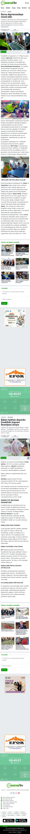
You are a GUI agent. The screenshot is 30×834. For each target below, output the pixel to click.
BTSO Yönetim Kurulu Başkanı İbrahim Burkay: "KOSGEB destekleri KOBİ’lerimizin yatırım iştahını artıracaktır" (22, 632)
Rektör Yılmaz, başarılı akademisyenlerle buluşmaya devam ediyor (7, 254)
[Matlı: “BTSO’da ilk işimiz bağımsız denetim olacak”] (7, 611)
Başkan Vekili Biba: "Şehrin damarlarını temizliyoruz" (6, 281)
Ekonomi (24, 8)
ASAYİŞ (4, 813)
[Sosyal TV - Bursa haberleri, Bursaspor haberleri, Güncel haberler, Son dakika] (9, 3)
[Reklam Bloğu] (15, 376)
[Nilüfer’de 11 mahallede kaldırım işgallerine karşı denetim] (22, 261)
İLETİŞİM (16, 812)
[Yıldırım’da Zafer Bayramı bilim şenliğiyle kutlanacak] (22, 275)
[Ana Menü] (28, 3)
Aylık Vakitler (5, 412)
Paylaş (4, 51)
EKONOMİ (10, 417)
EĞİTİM (4, 816)
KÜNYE (10, 812)
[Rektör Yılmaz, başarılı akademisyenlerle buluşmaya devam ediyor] (7, 248)
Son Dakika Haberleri (8, 806)
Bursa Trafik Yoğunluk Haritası (10, 802)
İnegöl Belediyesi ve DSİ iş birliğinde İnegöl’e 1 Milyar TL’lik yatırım (7, 268)
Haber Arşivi (6, 808)
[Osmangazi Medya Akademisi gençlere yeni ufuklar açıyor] (22, 248)
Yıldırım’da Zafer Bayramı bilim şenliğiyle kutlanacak (22, 281)
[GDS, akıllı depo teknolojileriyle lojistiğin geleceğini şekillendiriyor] (22, 611)
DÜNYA (10, 813)
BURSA (9, 11)
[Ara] (26, 3)
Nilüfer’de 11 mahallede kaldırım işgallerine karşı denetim (22, 268)
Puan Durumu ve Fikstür (8, 803)
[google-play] (21, 820)
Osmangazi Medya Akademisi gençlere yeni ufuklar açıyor (22, 254)
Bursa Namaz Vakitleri (8, 800)
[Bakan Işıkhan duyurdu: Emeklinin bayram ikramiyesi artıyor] (15, 447)
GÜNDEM (22, 812)
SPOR (3, 815)
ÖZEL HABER (10, 815)
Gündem (8, 8)
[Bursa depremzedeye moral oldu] (15, 41)
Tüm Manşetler (6, 805)
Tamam (19, 832)
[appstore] (9, 820)
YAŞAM (18, 815)
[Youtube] (19, 793)
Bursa (2, 8)
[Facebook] (11, 793)
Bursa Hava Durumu (7, 798)
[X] (14, 793)
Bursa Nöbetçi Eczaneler (9, 797)
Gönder (4, 303)
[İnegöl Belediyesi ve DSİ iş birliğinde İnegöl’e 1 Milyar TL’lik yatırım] (7, 261)
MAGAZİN (16, 813)
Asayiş (13, 8)
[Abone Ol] (28, 52)
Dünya (18, 8)
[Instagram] (16, 793)
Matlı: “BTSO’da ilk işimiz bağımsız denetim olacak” (7, 617)
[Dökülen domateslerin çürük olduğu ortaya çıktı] (7, 624)
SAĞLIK (24, 815)
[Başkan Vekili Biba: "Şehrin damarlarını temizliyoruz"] (7, 275)
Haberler (3, 11)
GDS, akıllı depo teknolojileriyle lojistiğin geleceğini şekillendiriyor (22, 617)
